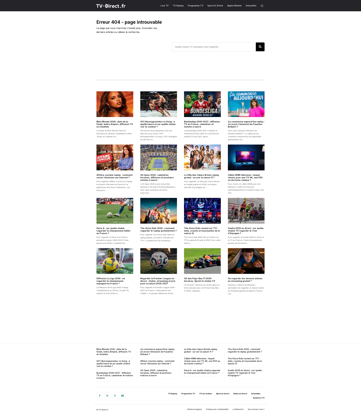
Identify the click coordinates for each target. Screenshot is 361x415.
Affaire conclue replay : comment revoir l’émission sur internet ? (114, 176)
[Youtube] (122, 396)
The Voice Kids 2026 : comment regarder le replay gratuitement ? (158, 229)
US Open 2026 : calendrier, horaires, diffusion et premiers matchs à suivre (157, 177)
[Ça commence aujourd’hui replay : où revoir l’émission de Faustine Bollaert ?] (246, 104)
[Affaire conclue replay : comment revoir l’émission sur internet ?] (114, 157)
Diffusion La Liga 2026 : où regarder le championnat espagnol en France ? (110, 281)
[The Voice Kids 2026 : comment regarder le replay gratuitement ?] (158, 211)
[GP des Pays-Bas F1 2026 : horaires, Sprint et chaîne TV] (202, 261)
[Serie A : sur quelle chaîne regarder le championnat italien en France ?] (114, 211)
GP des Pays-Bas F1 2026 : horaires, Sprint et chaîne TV (199, 279)
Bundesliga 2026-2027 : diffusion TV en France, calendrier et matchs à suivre (202, 124)
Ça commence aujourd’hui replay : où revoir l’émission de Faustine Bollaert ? (246, 124)
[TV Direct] (114, 5)
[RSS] (107, 396)
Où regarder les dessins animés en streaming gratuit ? (245, 279)
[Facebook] (99, 396)
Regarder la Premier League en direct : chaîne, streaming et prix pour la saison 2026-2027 (157, 281)
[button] (262, 5)
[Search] (260, 46)
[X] (115, 396)
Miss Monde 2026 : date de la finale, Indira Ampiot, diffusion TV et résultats (114, 124)
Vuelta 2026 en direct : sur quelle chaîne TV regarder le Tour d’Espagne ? (246, 231)
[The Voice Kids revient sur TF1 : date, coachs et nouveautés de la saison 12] (202, 211)
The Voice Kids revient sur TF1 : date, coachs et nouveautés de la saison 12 (202, 231)
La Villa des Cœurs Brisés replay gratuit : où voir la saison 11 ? (201, 176)
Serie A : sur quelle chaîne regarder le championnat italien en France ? (113, 231)
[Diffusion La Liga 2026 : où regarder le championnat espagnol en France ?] (114, 261)
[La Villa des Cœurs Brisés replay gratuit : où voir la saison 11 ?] (202, 157)
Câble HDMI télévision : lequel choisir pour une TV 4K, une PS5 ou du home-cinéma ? (245, 177)
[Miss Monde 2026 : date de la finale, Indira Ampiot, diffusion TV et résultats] (114, 104)
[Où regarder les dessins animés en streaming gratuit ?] (246, 261)
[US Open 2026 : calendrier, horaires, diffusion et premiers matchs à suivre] (158, 157)
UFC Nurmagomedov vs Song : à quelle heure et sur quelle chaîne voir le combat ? (158, 124)
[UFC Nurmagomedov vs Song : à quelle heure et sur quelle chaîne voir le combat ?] (158, 104)
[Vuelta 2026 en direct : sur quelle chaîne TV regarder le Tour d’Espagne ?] (246, 211)
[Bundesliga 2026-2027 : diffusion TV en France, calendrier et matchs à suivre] (202, 104)
